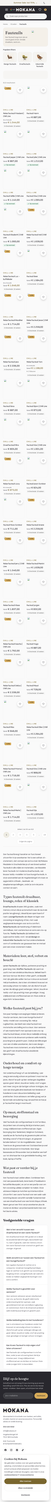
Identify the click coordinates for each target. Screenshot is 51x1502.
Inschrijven (41, 1396)
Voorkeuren (25, 1495)
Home (5, 24)
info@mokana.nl (9, 1431)
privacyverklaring (27, 1475)
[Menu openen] (6, 10)
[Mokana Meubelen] (25, 9)
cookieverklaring (10, 1475)
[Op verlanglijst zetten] (20, 90)
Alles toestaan (25, 1481)
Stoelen (13, 24)
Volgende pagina (25, 841)
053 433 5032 (8, 1427)
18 (44, 835)
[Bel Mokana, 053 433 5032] (44, 3)
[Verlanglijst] (39, 10)
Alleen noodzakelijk (25, 1488)
